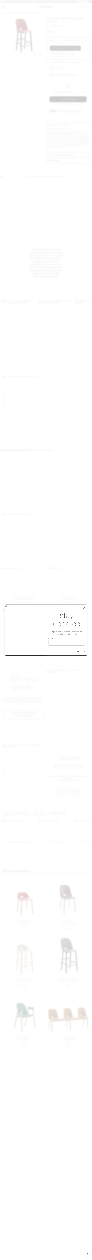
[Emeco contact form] (86, 1254)
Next (80, 651)
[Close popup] (84, 607)
